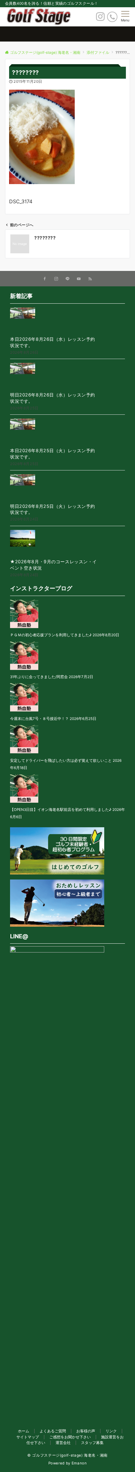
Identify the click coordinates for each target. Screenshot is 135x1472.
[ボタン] (100, 18)
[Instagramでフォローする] (56, 279)
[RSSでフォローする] (90, 279)
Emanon (79, 1463)
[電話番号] (112, 17)
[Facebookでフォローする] (45, 279)
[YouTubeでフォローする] (79, 279)
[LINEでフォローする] (67, 279)
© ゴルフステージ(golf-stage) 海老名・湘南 (67, 1455)
